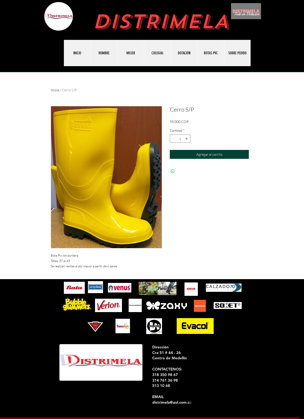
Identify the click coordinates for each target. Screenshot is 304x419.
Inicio (55, 90)
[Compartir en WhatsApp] (172, 171)
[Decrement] (173, 139)
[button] (210, 53)
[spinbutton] (180, 139)
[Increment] (187, 139)
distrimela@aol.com (169, 402)
